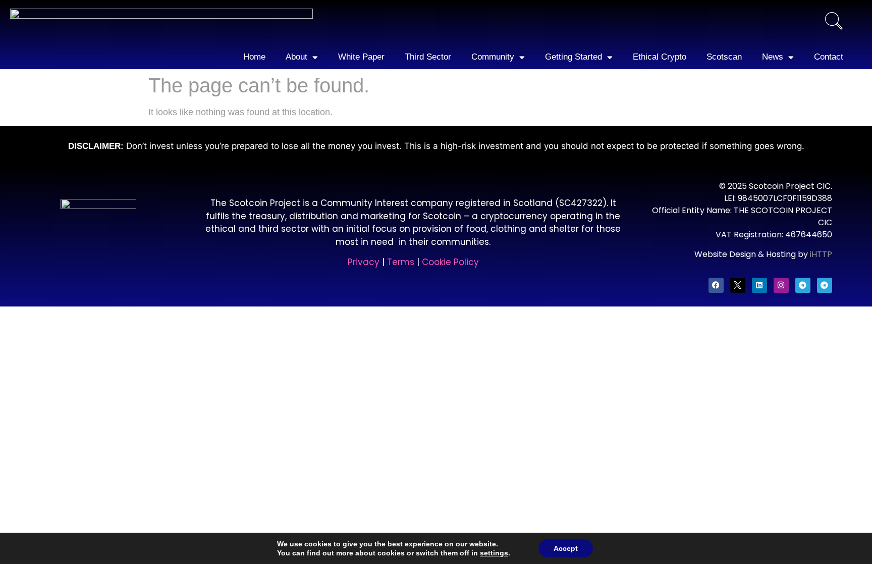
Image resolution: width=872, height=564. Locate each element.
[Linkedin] (759, 285)
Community (492, 57)
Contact (828, 57)
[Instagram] (781, 285)
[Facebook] (716, 285)
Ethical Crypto (659, 57)
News (772, 57)
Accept (566, 548)
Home (254, 57)
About (296, 57)
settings (494, 553)
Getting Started (573, 57)
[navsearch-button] (834, 22)
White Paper (361, 57)
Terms (402, 262)
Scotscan (724, 57)
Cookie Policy (450, 262)
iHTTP (821, 254)
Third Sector (428, 57)
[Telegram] (802, 285)
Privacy (363, 262)
